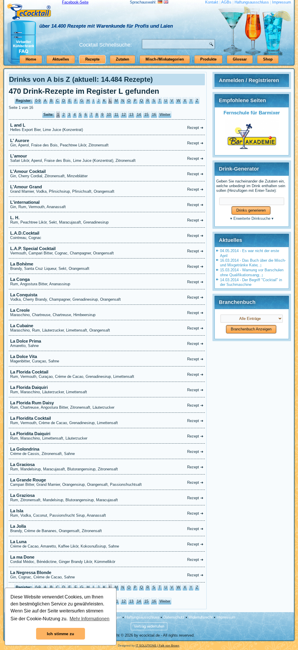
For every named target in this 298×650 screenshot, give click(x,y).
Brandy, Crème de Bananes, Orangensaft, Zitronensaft (106, 528)
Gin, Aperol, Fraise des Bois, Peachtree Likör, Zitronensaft (106, 142)
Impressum (281, 2)
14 (139, 114)
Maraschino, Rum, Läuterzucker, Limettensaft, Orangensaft (106, 327)
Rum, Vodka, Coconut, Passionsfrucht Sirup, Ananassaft (106, 513)
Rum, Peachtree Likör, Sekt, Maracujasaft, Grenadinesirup (106, 219)
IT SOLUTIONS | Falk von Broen (157, 645)
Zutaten (122, 59)
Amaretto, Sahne (106, 343)
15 (146, 114)
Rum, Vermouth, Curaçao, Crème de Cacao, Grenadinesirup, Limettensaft (106, 374)
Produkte (208, 59)
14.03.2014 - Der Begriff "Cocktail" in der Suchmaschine (251, 282)
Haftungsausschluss (252, 2)
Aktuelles (60, 59)
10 (109, 114)
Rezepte (92, 59)
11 (116, 114)
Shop (268, 59)
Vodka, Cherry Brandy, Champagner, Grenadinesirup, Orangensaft (106, 297)
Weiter (164, 114)
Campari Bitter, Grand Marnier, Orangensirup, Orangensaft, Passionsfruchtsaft (106, 482)
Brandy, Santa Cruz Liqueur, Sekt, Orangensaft (106, 266)
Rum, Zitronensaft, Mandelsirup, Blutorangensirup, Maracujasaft (106, 497)
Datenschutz (174, 617)
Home (31, 59)
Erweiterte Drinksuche (252, 218)
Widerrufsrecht (200, 617)
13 (131, 114)
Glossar (240, 59)
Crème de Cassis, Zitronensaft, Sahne (106, 451)
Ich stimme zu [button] (60, 633)
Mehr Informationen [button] (89, 618)
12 (124, 114)
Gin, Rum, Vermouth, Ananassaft (106, 204)
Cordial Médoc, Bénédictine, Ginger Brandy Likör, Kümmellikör (106, 559)
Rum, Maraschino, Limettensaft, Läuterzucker (106, 435)
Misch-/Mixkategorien (165, 59)
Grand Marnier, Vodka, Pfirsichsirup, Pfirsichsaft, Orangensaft (106, 189)
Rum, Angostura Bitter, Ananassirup (106, 281)
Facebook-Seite (75, 2)
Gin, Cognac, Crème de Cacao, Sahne (106, 574)
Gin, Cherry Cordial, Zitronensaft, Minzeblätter (106, 173)
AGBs (226, 2)
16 (154, 114)
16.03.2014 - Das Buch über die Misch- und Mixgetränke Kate (253, 262)
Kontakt (211, 2)
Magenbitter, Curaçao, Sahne (106, 358)
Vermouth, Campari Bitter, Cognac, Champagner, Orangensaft (106, 250)
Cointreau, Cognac (106, 235)
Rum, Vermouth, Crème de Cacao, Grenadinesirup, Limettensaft (106, 420)
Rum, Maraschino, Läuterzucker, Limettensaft (106, 389)
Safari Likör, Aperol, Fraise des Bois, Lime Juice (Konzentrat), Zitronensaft (106, 158)
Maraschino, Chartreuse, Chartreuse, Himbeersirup (106, 312)
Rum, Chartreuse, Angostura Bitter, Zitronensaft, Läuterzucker (106, 405)
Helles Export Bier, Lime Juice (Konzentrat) (106, 127)
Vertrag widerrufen (149, 626)
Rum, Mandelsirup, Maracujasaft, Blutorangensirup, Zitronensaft (106, 466)
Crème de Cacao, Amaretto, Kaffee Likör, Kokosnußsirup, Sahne (106, 543)
